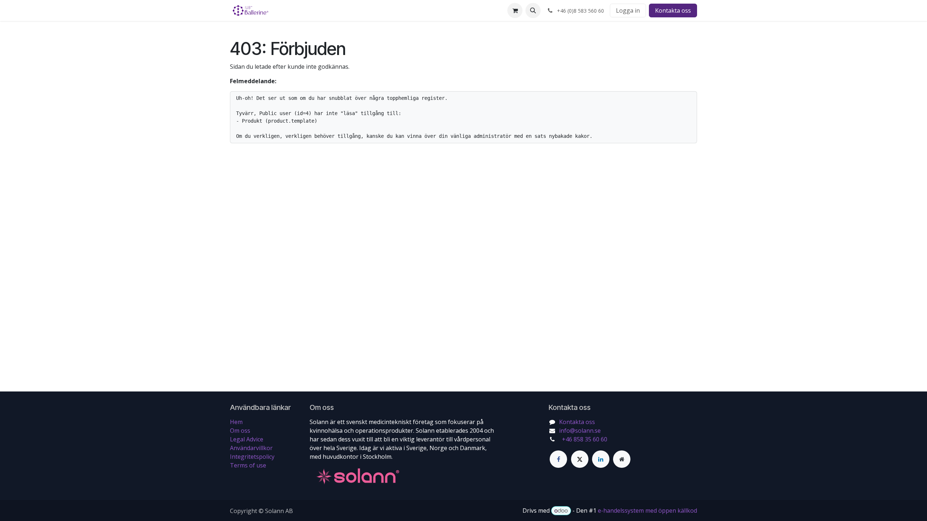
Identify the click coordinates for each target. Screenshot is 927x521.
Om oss (240, 431)
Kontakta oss (673, 10)
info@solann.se (580, 431)
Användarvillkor (251, 448)
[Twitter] (579, 459)
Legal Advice (246, 439)
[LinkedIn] (600, 459)
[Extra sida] (621, 459)
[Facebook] (558, 459)
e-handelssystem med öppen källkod (647, 510)
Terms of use (248, 465)
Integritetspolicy (252, 457)
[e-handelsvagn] (515, 10)
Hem (236, 422)
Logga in (628, 10)
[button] (533, 10)
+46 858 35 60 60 (584, 439)
